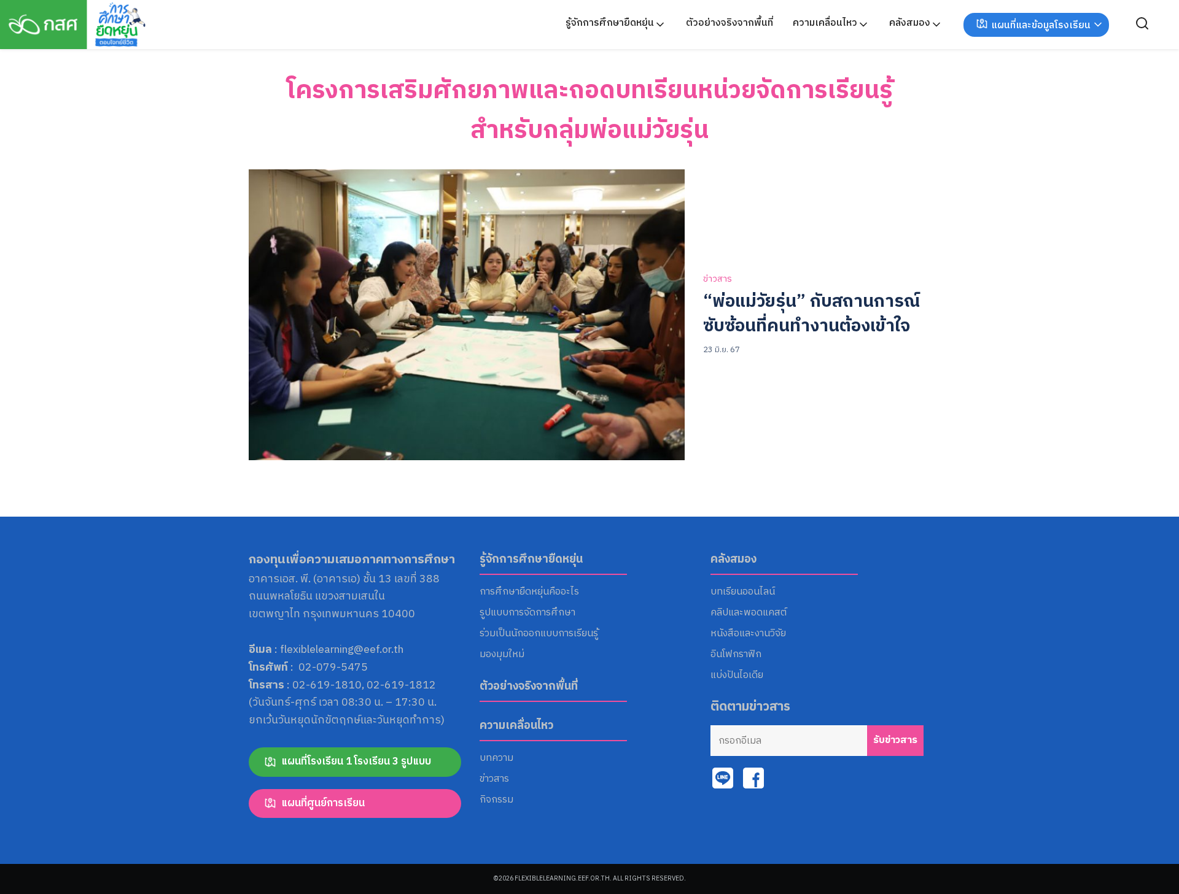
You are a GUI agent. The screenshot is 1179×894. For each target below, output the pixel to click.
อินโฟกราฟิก (735, 655)
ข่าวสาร (717, 279)
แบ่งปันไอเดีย (736, 676)
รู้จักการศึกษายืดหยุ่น (610, 23)
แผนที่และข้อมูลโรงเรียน (1041, 25)
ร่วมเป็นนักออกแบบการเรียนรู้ (539, 634)
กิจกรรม (496, 800)
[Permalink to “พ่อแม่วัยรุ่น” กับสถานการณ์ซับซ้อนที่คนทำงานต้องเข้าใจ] (467, 314)
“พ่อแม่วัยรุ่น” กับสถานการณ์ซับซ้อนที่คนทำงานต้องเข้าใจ (811, 314)
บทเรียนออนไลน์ (742, 592)
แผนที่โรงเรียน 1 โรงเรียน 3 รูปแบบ (356, 761)
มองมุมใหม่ (502, 655)
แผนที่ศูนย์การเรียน (323, 803)
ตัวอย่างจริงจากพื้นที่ (729, 23)
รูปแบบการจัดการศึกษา (527, 613)
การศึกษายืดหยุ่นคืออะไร (529, 592)
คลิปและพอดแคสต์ (748, 613)
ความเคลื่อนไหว (825, 23)
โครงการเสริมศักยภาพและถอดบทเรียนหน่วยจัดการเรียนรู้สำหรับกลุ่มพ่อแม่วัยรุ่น (590, 111)
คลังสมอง (909, 23)
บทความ (496, 758)
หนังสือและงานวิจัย (748, 634)
